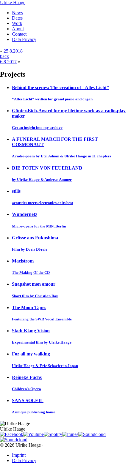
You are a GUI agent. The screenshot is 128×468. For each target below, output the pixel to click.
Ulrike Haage (12, 2)
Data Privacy (24, 39)
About (18, 28)
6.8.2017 (8, 61)
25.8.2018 (13, 50)
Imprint (19, 455)
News (17, 12)
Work (17, 23)
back (4, 56)
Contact (19, 34)
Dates (17, 17)
